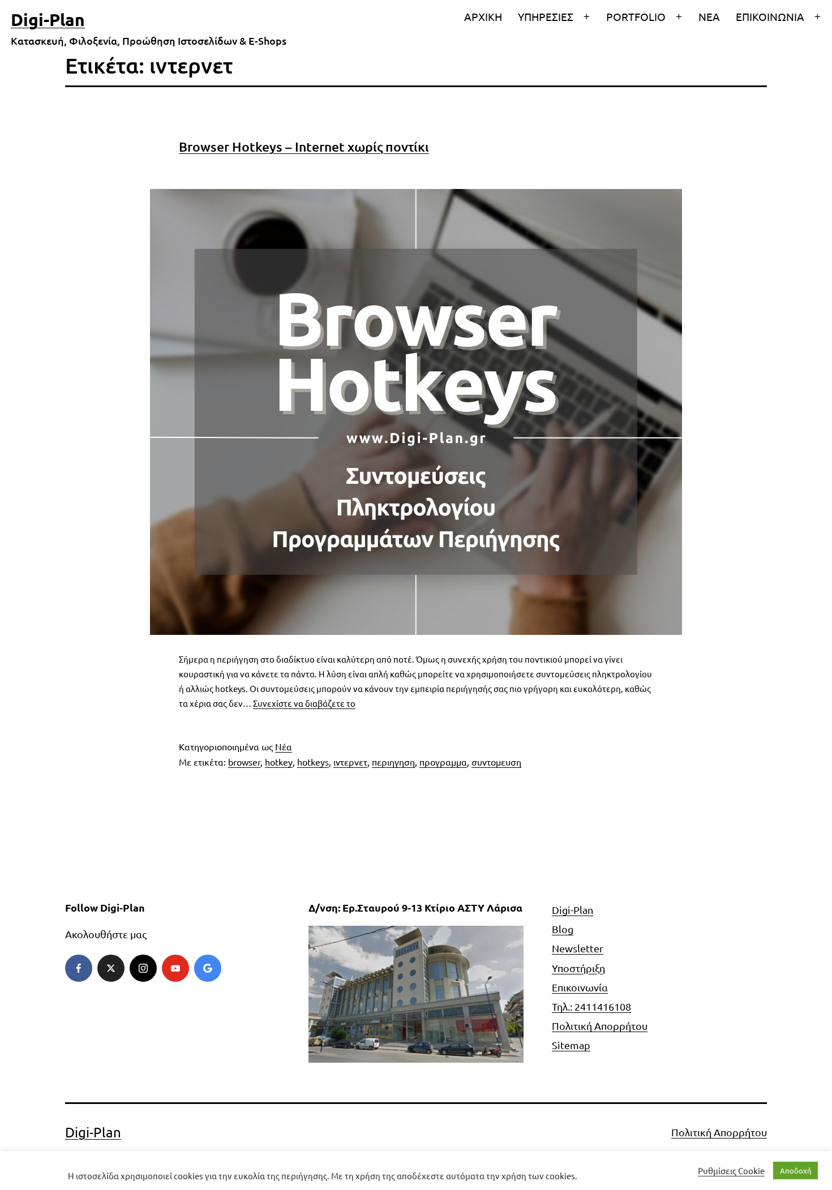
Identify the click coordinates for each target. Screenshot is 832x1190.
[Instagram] (143, 968)
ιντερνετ (350, 761)
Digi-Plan (48, 19)
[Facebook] (78, 968)
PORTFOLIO (636, 16)
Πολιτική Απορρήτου (599, 1026)
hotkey (279, 761)
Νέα (283, 746)
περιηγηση (393, 761)
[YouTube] (175, 968)
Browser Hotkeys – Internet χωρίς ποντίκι (304, 146)
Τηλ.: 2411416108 (591, 1006)
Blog (562, 929)
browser (244, 761)
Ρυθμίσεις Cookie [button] (731, 1171)
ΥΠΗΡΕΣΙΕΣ (545, 16)
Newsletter (577, 948)
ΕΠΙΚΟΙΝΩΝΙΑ (770, 16)
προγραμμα (443, 761)
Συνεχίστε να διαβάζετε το (304, 703)
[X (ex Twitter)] (111, 968)
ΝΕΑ (709, 16)
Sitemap (571, 1045)
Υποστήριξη (578, 968)
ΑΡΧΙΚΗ (483, 16)
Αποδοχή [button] (795, 1170)
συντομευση (496, 761)
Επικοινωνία (580, 987)
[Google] (207, 968)
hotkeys (313, 761)
